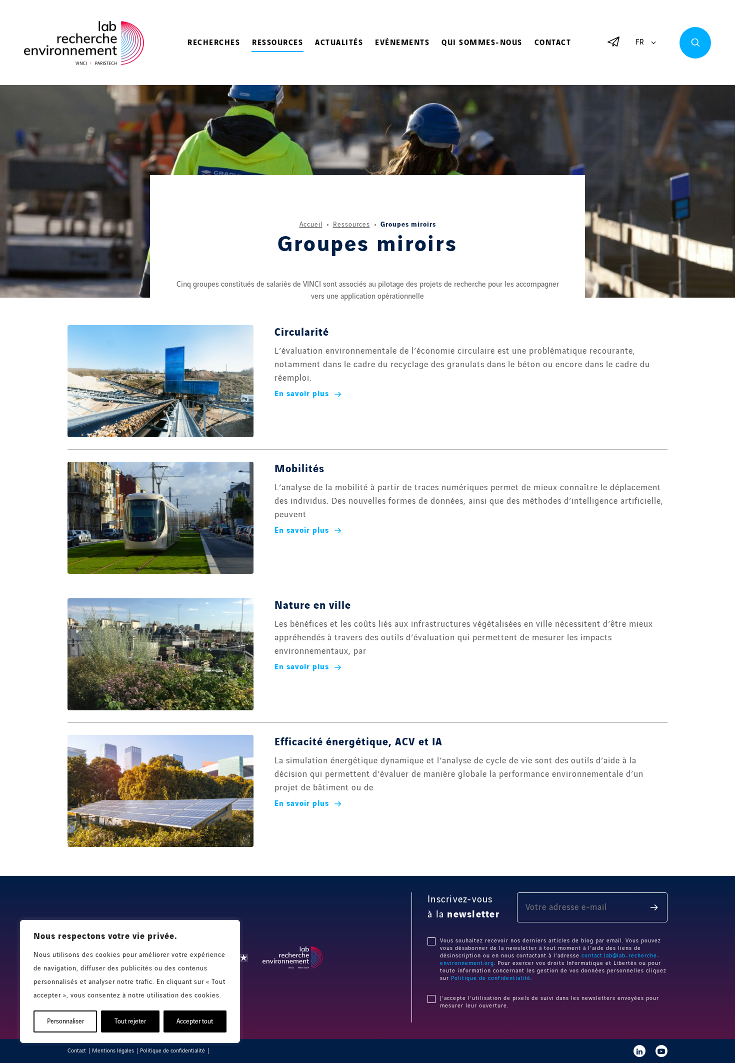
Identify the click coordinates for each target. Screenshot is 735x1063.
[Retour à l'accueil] (84, 43)
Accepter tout (194, 1021)
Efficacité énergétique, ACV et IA (358, 742)
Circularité (301, 332)
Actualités (339, 43)
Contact (553, 43)
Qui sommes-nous (482, 43)
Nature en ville (312, 605)
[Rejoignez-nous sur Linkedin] (640, 1051)
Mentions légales (113, 1051)
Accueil (311, 224)
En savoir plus (301, 394)
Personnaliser (65, 1021)
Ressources (277, 43)
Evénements (402, 43)
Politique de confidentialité (490, 978)
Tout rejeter (130, 1021)
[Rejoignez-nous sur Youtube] (662, 1051)
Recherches (214, 43)
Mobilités (299, 469)
